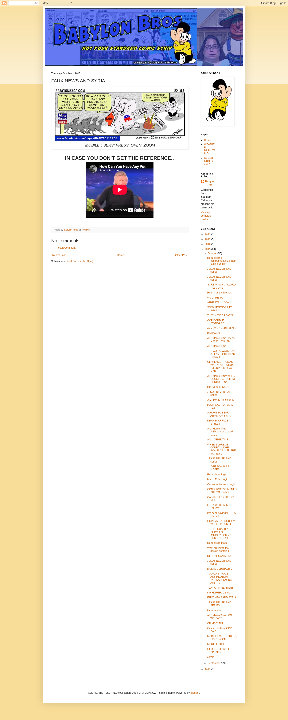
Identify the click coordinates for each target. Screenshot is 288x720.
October (212, 253)
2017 (208, 239)
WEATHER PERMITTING (209, 149)
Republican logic (217, 474)
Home (120, 255)
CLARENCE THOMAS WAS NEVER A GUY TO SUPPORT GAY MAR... (220, 366)
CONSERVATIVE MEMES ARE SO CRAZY (222, 491)
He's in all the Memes (219, 292)
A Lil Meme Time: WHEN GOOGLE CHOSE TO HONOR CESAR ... (221, 379)
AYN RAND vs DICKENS (221, 328)
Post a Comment (66, 247)
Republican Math (217, 542)
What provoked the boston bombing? (218, 549)
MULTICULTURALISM (220, 568)
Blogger (194, 692)
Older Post (181, 255)
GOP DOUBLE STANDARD (215, 322)
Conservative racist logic (221, 484)
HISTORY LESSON (218, 386)
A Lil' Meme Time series (220, 399)
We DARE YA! (215, 297)
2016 (208, 244)
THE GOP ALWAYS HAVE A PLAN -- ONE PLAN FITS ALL (221, 354)
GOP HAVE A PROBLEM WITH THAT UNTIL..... (221, 522)
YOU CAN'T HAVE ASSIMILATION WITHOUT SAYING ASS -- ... (219, 578)
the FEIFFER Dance (218, 592)
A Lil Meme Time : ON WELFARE (219, 617)
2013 (208, 669)
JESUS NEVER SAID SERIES (219, 604)
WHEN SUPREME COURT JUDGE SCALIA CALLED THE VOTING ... (221, 449)
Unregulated (214, 610)
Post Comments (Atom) (80, 261)
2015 (208, 249)
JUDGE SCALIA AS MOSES (218, 468)
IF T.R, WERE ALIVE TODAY (218, 506)
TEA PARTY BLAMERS (220, 587)
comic (210, 657)
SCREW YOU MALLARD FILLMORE (221, 286)
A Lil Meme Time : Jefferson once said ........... (220, 431)
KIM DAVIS (213, 333)
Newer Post (59, 255)
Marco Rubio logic (217, 479)
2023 (208, 234)
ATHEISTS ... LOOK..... (220, 302)
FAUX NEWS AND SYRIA (221, 597)
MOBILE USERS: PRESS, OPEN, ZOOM (222, 638)
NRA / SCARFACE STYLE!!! (217, 422)
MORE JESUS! (215, 644)
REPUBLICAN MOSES (220, 556)
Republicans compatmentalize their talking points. (221, 260)
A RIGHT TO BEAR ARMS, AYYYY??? (219, 414)
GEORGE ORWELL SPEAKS (218, 650)
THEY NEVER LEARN (220, 315)
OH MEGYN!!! (215, 623)
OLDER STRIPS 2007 (208, 160)
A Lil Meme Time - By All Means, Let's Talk (221, 340)
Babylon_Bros (210, 183)
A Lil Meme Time (216, 346)
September (214, 663)
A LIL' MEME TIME (217, 439)
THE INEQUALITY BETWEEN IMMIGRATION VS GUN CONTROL (219, 534)
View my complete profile (206, 216)
